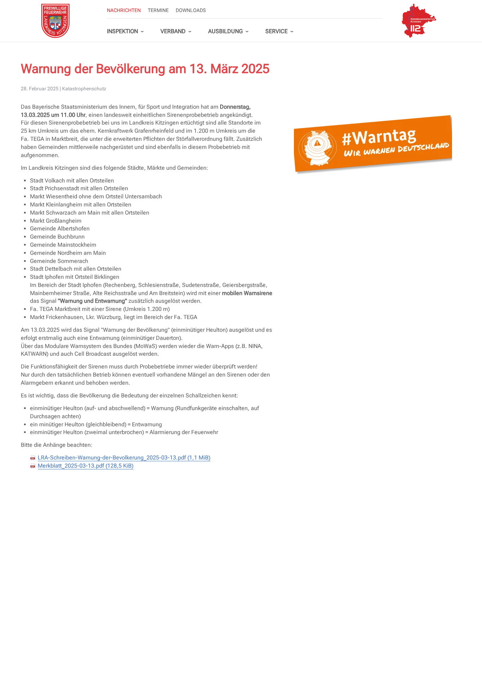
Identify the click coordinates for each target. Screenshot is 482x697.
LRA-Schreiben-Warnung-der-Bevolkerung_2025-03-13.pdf (124, 457)
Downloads (191, 10)
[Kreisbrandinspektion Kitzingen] (419, 21)
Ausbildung (225, 31)
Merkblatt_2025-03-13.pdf (85, 465)
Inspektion (122, 31)
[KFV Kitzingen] (55, 21)
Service (276, 31)
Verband (173, 31)
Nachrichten (124, 10)
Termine (158, 10)
